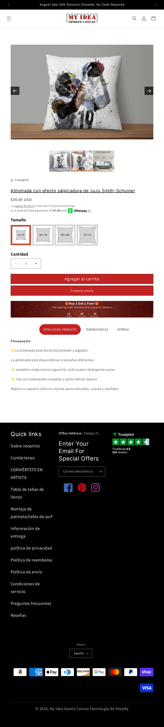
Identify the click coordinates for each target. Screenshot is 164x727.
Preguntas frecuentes (31, 603)
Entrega (123, 329)
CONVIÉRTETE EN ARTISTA (26, 473)
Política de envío (26, 572)
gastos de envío (24, 205)
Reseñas (18, 615)
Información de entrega (25, 532)
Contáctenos (23, 458)
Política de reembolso (31, 560)
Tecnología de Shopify (109, 708)
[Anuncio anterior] (8, 4)
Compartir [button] (22, 180)
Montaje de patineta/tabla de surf (31, 512)
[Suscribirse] (100, 472)
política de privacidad (31, 548)
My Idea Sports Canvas (69, 708)
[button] (9, 18)
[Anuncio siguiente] (155, 4)
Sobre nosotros (25, 446)
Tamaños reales (97, 329)
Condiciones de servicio (25, 587)
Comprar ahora (82, 291)
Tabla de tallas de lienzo (27, 493)
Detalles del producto (60, 329)
